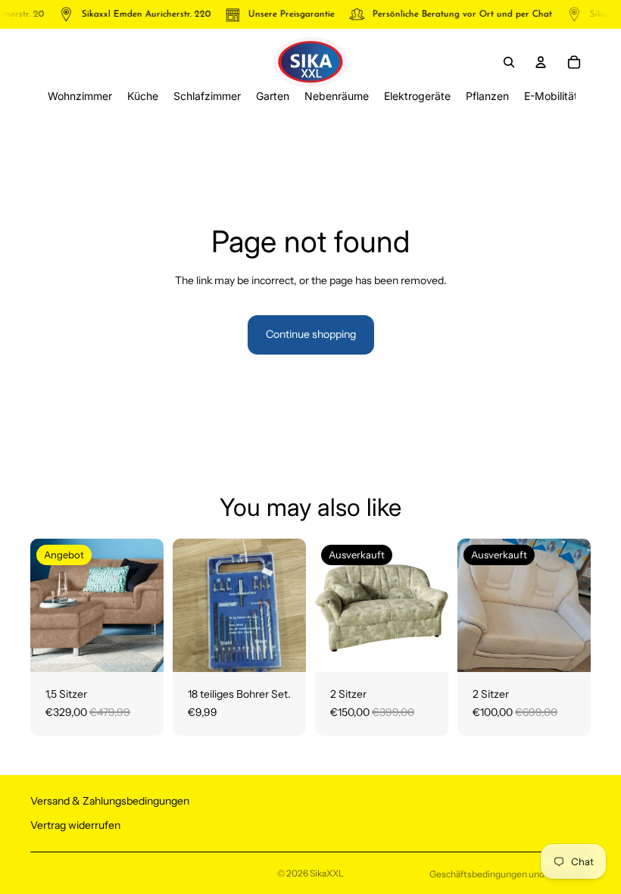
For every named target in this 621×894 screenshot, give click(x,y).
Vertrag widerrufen (75, 824)
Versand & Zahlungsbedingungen (109, 801)
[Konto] (540, 62)
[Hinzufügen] (140, 649)
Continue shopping (311, 334)
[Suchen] (509, 62)
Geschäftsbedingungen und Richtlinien (510, 874)
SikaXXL (327, 873)
